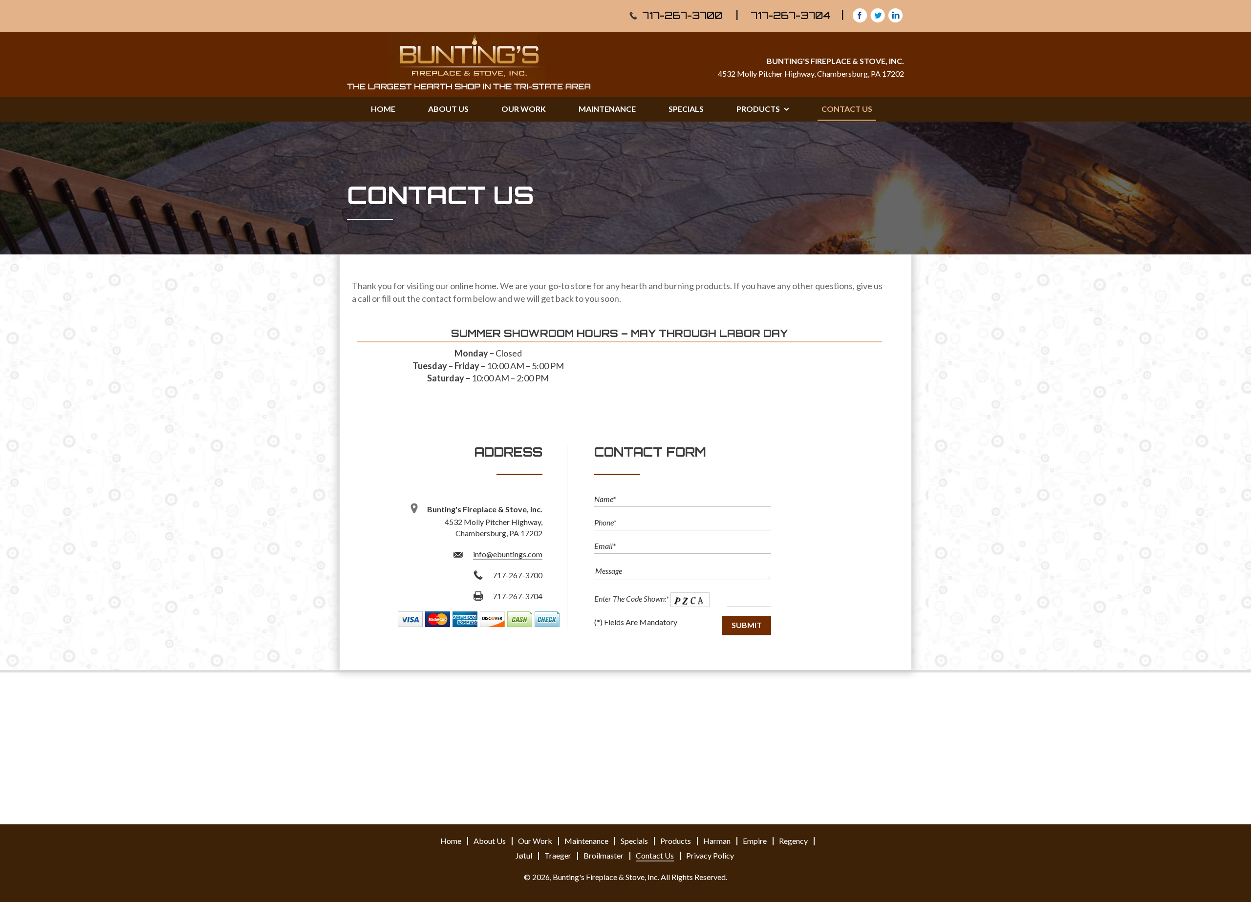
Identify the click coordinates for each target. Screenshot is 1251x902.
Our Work (523, 108)
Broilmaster (603, 855)
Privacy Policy (710, 855)
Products (758, 108)
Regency (793, 840)
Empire (755, 840)
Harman (717, 840)
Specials (686, 108)
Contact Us (846, 108)
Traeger (557, 855)
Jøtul (524, 855)
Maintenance (607, 108)
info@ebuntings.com (507, 554)
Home (383, 108)
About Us (448, 108)
